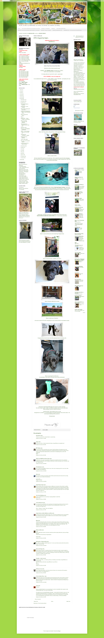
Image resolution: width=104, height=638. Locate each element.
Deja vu (22, 116)
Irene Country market (23, 180)
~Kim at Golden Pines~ (40, 576)
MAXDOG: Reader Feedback (46, 30)
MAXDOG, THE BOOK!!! (45, 28)
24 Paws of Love (39, 568)
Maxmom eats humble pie (23, 188)
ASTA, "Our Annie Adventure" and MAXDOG (24, 121)
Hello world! (76, 243)
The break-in (21, 187)
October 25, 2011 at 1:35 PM (41, 499)
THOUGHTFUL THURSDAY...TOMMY (25, 135)
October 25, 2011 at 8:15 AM (41, 444)
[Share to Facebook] (46, 429)
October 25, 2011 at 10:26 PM (41, 545)
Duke (37, 474)
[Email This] (43, 429)
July (22, 148)
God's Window (21, 174)
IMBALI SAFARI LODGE (23, 183)
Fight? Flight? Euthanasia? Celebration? (25, 109)
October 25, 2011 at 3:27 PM (41, 509)
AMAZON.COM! (31, 33)
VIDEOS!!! (53, 28)
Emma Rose (77, 272)
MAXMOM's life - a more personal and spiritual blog (72, 30)
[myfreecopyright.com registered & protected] (79, 37)
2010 (21, 159)
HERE (25, 52)
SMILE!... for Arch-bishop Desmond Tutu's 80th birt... (25, 132)
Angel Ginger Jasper (40, 484)
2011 (21, 98)
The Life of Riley (78, 252)
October (22, 102)
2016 (21, 91)
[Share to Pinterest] (47, 429)
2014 (21, 94)
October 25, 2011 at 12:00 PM (41, 481)
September (23, 145)
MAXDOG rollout (24, 127)
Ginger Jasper (77, 204)
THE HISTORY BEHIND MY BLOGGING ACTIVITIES (31, 28)
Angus (37, 441)
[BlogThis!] (44, 429)
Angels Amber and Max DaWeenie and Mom (44, 513)
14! (79, 286)
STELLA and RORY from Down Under (43, 458)
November (23, 101)
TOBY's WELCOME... (24, 139)
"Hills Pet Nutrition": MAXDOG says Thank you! (25, 125)
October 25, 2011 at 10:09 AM (41, 463)
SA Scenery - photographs (23, 171)
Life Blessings (77, 227)
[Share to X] (45, 429)
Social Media (81, 267)
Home (19, 28)
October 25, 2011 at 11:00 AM (41, 470)
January (22, 157)
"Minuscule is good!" (79, 223)
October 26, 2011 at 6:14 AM (41, 565)
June (22, 150)
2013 (21, 95)
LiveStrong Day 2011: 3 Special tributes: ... (25, 144)
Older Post (68, 601)
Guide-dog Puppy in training (59, 187)
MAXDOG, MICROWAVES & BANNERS (25, 129)
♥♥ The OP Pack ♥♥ (39, 502)
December (23, 99)
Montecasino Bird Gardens (23, 170)
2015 (21, 92)
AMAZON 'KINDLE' (42, 33)
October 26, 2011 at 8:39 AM (41, 572)
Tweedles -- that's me (40, 558)
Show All (84, 312)
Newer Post (36, 601)
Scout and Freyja (39, 548)
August (22, 147)
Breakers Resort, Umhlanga (24, 179)
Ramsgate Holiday (22, 173)
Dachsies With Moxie (79, 213)
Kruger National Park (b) (23, 178)
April (22, 153)
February (22, 156)
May (22, 151)
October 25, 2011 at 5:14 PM (41, 517)
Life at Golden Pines (78, 191)
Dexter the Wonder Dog (79, 236)
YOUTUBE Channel (22, 166)
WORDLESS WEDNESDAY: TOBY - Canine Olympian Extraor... (25, 112)
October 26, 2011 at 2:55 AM (41, 554)
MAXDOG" (76, 65)
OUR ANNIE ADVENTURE (60, 28)
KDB (75, 242)
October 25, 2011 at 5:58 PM (41, 526)
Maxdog (75, 105)
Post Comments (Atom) (42, 603)
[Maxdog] (74, 106)
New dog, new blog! (78, 234)
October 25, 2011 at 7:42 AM (41, 438)
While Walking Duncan (79, 285)
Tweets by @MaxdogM (78, 101)
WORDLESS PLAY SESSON (24, 137)
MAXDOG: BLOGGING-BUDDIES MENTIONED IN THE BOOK (28, 30)
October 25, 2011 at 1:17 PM (41, 491)
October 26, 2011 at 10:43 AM (41, 582)
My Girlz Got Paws (78, 295)
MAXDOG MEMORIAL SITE (57, 30)
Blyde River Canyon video (23, 169)
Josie (37, 585)
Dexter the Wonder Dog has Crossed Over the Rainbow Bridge (81, 239)
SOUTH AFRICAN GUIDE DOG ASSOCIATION (45, 215)
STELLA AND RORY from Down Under (79, 302)
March (22, 154)
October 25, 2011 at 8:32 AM (41, 455)
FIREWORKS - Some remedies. (24, 107)
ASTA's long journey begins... (24, 115)
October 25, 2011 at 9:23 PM (41, 538)
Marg (37, 520)
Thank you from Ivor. (78, 205)
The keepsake (21, 189)
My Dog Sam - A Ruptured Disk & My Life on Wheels (79, 259)
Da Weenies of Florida (79, 207)
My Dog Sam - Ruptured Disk (41, 541)
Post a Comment (38, 599)
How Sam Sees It (78, 279)
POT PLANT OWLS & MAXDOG (24, 104)
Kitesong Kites (21, 172)
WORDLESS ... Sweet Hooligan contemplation (25, 119)
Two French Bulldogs (40, 495)
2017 (21, 89)
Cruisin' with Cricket (78, 309)
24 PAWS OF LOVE (78, 198)
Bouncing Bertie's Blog (79, 233)
